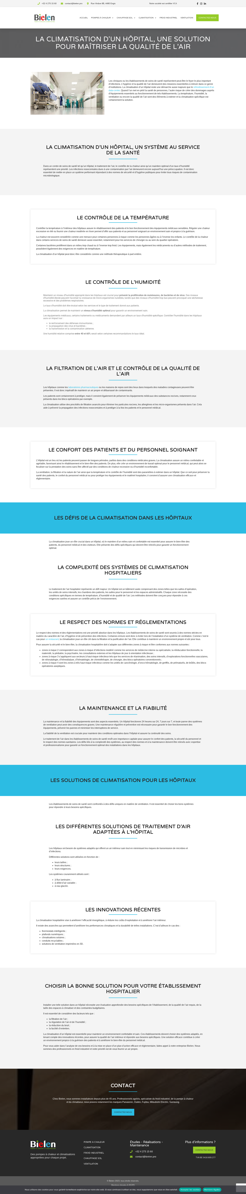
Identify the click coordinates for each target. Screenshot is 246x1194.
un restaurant (52, 639)
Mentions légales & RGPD (123, 1185)
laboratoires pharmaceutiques (83, 387)
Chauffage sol (125, 18)
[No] (242, 1189)
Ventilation (187, 18)
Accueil (84, 18)
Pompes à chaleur (101, 18)
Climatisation (146, 18)
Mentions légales (212, 1189)
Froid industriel (168, 18)
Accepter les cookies (190, 1189)
